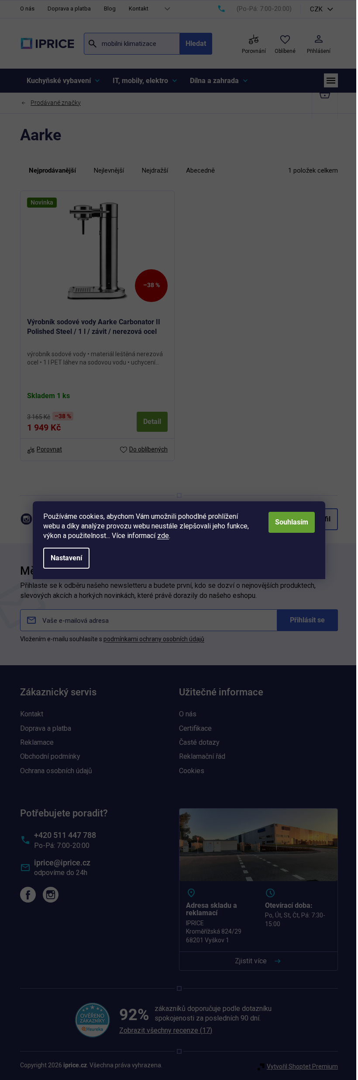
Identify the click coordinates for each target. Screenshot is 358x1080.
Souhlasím (291, 522)
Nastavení (66, 558)
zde (163, 535)
